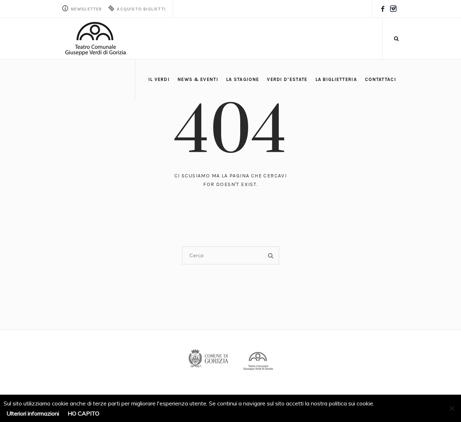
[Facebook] (382, 9)
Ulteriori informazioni (32, 413)
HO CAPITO (83, 413)
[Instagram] (393, 9)
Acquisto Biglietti (140, 9)
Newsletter (85, 9)
